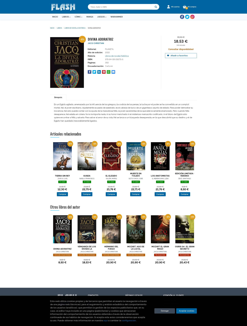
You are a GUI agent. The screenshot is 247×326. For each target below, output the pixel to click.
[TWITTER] (187, 17)
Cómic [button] (78, 17)
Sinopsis (58, 97)
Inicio (52, 28)
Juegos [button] (101, 17)
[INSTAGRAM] (192, 17)
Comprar (62, 194)
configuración (129, 320)
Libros (59, 28)
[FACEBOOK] (182, 17)
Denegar (165, 311)
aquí (105, 320)
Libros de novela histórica (74, 28)
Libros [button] (65, 17)
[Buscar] (155, 7)
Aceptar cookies (186, 311)
